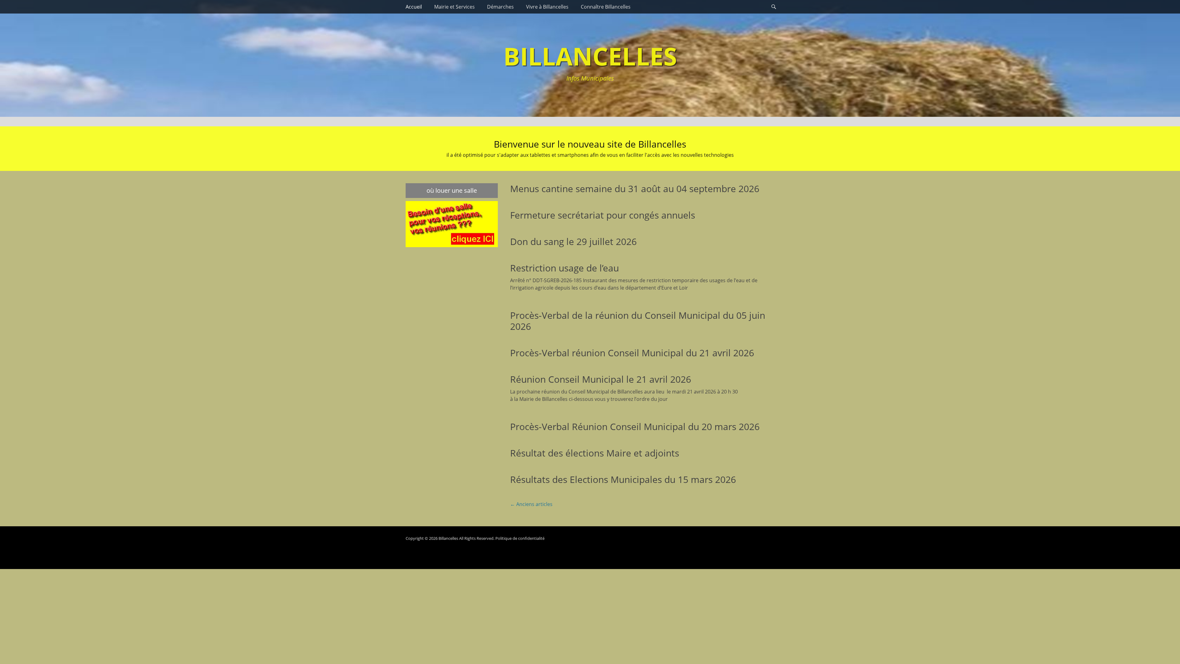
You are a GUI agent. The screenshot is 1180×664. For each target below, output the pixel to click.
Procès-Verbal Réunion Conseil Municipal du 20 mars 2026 (635, 426)
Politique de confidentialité (520, 538)
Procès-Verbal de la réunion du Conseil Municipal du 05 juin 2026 (637, 321)
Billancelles (590, 56)
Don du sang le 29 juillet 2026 (573, 241)
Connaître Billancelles (606, 6)
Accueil (414, 6)
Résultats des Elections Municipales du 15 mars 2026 (623, 479)
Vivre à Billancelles (547, 6)
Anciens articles (531, 504)
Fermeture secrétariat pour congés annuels (602, 215)
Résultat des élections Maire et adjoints (594, 453)
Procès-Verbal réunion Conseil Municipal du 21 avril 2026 (632, 352)
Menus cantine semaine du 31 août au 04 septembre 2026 (634, 188)
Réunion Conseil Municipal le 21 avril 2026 (600, 379)
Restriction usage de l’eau (564, 268)
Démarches (500, 6)
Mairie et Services (454, 6)
